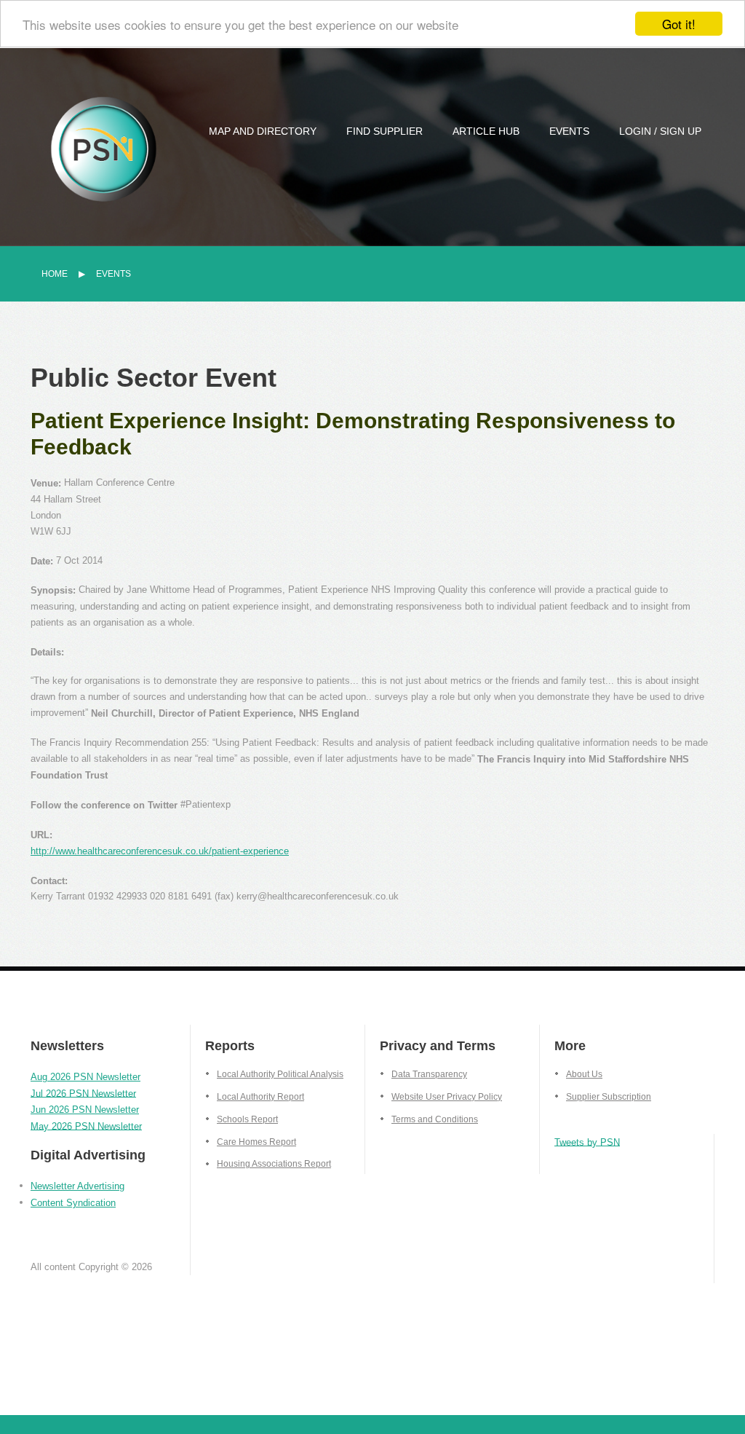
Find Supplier (384, 131)
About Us (584, 1074)
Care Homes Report (256, 1142)
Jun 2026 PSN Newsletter (85, 1109)
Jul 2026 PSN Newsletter (83, 1092)
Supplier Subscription (608, 1097)
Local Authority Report (260, 1097)
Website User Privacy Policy (446, 1097)
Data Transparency (429, 1074)
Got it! (679, 24)
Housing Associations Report (274, 1164)
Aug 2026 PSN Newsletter (85, 1076)
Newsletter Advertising (77, 1186)
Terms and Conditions (434, 1119)
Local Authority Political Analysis (280, 1074)
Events (569, 131)
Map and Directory (262, 131)
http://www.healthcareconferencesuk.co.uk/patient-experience (160, 851)
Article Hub (486, 131)
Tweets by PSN (587, 1141)
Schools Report (247, 1119)
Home (54, 274)
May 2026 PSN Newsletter (86, 1125)
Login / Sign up (660, 131)
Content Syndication (73, 1202)
